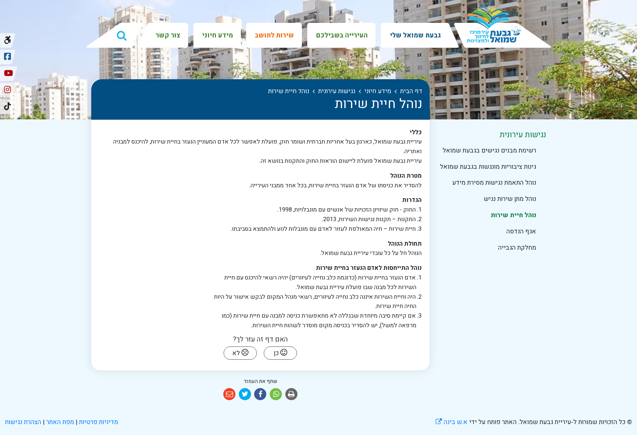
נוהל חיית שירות (513, 215)
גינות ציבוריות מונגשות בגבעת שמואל (488, 166)
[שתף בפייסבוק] (260, 394)
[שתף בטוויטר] (245, 394)
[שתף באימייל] (229, 394)
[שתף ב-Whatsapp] (276, 394)
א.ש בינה (451, 422)
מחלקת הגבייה (517, 247)
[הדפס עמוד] (291, 394)
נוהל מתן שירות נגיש (510, 199)
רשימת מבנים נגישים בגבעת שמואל (489, 150)
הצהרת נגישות (23, 422)
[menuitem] (414, 35)
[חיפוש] (122, 35)
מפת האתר (60, 422)
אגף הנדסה (521, 231)
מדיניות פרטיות (97, 422)
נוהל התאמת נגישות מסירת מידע (494, 182)
